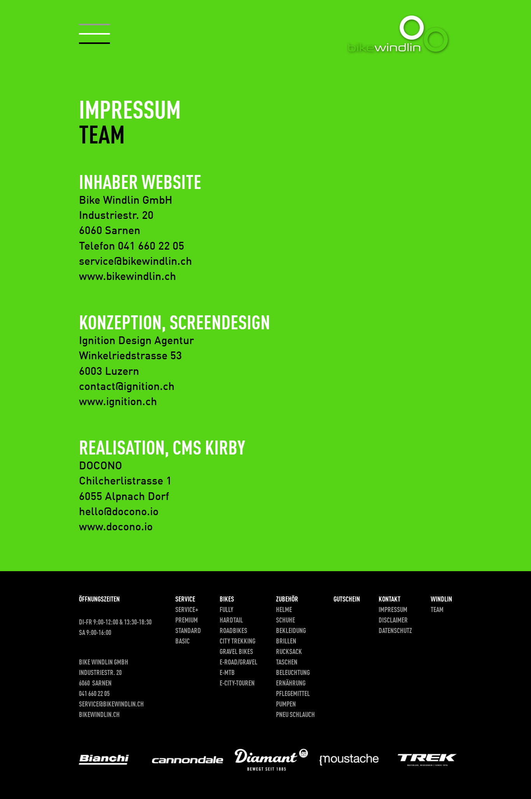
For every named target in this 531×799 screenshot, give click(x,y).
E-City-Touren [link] (237, 683)
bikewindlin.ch (99, 715)
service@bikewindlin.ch (111, 704)
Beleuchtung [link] (293, 673)
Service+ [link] (186, 610)
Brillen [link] (286, 641)
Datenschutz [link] (395, 631)
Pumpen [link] (286, 704)
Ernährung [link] (291, 683)
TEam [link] (437, 610)
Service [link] (185, 599)
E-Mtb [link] (227, 673)
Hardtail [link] (231, 620)
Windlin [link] (441, 599)
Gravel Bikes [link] (236, 652)
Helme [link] (284, 610)
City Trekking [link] (237, 641)
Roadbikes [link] (233, 631)
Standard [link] (188, 631)
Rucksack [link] (289, 652)
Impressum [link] (393, 610)
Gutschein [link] (347, 599)
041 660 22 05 (94, 694)
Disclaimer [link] (393, 620)
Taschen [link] (286, 662)
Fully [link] (226, 610)
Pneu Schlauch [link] (295, 715)
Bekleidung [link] (291, 631)
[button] (94, 34)
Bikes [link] (227, 599)
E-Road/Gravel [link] (238, 662)
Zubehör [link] (287, 599)
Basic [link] (182, 641)
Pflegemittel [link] (293, 694)
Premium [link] (186, 620)
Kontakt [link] (389, 599)
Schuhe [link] (285, 620)
